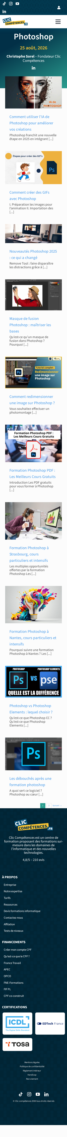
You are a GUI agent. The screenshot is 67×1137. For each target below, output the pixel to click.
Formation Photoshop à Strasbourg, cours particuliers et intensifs (29, 554)
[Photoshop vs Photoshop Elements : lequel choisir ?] (33, 682)
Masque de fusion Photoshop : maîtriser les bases (30, 325)
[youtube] (18, 4)
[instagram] (11, 4)
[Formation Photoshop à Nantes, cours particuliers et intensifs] (33, 604)
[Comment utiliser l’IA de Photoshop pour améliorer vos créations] (33, 92)
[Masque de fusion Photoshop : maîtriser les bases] (33, 294)
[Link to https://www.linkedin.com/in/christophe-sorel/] (33, 68)
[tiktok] (5, 4)
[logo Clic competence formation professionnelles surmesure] (15, 19)
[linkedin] (5, 12)
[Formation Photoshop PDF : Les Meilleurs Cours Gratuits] (33, 443)
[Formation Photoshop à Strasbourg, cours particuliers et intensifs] (33, 521)
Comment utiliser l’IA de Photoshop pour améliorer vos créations (31, 123)
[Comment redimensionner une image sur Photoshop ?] (33, 372)
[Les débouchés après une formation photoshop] (33, 754)
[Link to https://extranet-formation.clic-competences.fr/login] (58, 7)
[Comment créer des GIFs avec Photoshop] (33, 167)
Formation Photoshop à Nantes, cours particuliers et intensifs (32, 638)
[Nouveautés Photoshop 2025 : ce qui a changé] (33, 233)
